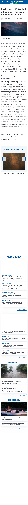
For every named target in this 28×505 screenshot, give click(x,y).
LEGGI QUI (14, 139)
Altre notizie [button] (21, 309)
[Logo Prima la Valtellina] (14, 2)
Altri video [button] (22, 395)
